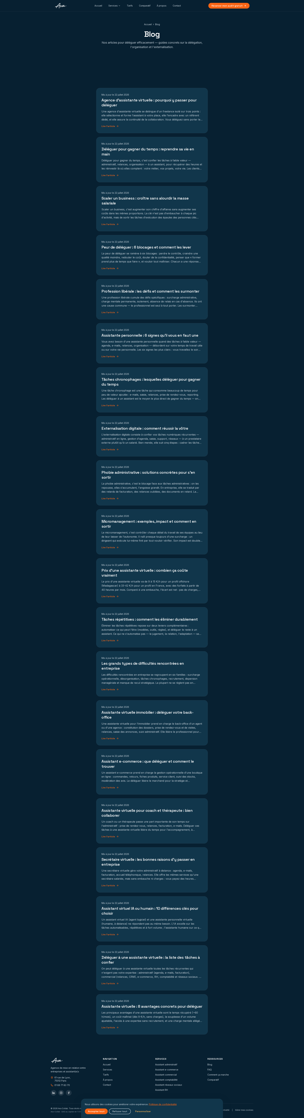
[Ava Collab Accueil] (60, 6)
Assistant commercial (166, 1074)
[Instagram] (61, 1093)
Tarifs (130, 5)
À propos (161, 5)
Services (113, 5)
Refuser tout (119, 1111)
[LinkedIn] (53, 1093)
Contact (177, 5)
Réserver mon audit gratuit (227, 5)
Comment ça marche (218, 1074)
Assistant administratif (166, 1064)
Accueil (98, 5)
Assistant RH (161, 1090)
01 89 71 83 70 (62, 1085)
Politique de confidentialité (163, 1104)
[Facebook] (69, 1093)
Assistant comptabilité (166, 1079)
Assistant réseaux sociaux (168, 1084)
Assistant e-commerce (166, 1069)
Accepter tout (96, 1111)
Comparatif (144, 5)
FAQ (209, 1069)
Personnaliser (143, 1111)
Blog (209, 1064)
